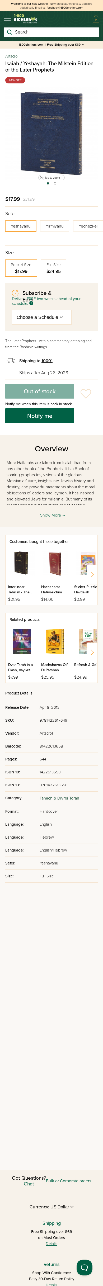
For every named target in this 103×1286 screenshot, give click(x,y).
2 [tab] (55, 185)
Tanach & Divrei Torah (59, 798)
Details (51, 1243)
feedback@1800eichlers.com (65, 8)
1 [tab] (47, 185)
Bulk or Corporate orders (68, 1181)
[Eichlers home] (25, 18)
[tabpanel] (51, 133)
